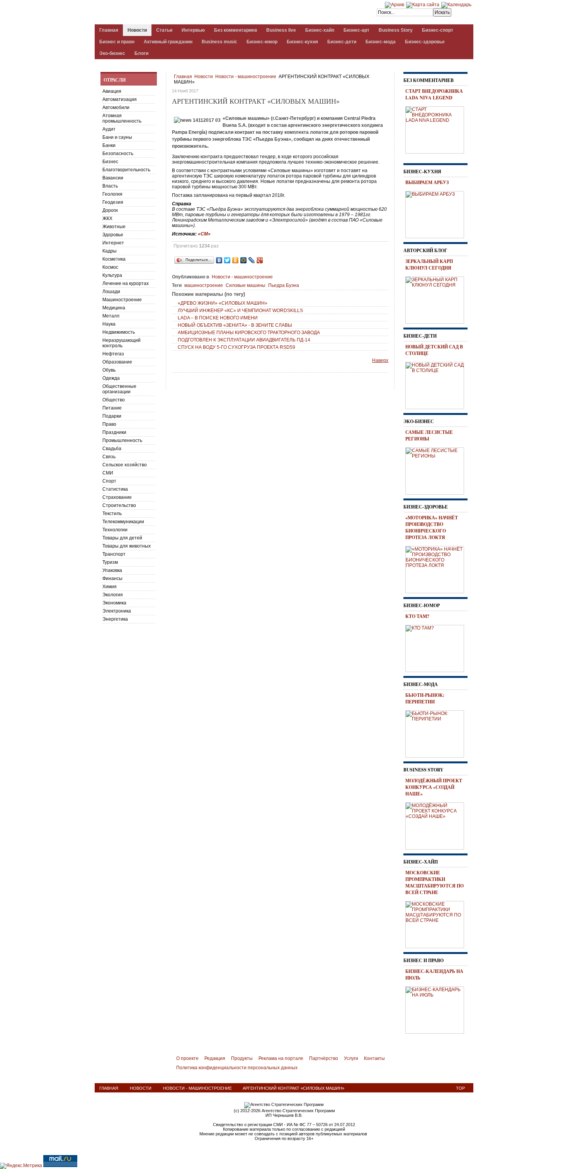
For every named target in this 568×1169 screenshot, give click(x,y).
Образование (117, 362)
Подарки (111, 416)
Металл (110, 316)
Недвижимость (118, 332)
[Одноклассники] (235, 260)
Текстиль (112, 513)
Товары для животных (126, 546)
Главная (183, 76)
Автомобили (115, 107)
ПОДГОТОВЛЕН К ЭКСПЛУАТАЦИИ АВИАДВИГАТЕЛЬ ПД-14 (244, 340)
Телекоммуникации (123, 521)
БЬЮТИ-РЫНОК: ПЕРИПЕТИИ (424, 698)
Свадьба (111, 448)
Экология (112, 594)
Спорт (109, 481)
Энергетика (115, 619)
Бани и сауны (117, 137)
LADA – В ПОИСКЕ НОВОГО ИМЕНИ (218, 318)
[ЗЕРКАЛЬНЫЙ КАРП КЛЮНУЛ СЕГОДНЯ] (437, 299)
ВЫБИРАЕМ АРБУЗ (427, 182)
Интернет (113, 243)
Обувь (109, 370)
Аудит (109, 129)
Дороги (110, 210)
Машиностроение (122, 299)
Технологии (115, 529)
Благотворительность (126, 169)
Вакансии (112, 178)
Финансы (112, 578)
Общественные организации (119, 389)
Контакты (374, 1058)
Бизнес (110, 161)
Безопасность (117, 153)
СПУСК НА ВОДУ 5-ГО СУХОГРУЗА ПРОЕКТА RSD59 (236, 347)
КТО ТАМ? (417, 616)
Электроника (116, 611)
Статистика (115, 489)
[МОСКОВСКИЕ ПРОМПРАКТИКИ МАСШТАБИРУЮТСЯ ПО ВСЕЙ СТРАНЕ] (437, 923)
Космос (110, 267)
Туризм (110, 562)
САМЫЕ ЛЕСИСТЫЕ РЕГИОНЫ (429, 435)
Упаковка (112, 570)
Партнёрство (323, 1058)
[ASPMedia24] (159, 13)
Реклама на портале (280, 1058)
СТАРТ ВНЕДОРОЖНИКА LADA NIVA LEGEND (434, 94)
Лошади (111, 291)
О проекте (187, 1058)
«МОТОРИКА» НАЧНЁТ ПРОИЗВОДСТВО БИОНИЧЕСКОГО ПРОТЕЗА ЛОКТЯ (431, 527)
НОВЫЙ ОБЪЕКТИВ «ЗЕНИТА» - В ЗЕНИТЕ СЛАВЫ (235, 325)
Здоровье (112, 234)
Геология (112, 194)
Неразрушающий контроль (121, 343)
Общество (113, 400)
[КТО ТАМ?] (437, 647)
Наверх (380, 360)
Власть (110, 186)
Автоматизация (119, 99)
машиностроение (203, 285)
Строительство (119, 505)
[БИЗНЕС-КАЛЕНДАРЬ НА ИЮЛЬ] (437, 1009)
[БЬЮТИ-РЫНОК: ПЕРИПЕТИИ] (437, 733)
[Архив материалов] (394, 4)
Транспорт (114, 554)
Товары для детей (122, 538)
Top (460, 1088)
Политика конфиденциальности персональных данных (237, 1067)
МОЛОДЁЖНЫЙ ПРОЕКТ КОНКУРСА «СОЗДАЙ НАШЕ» (433, 787)
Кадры (109, 251)
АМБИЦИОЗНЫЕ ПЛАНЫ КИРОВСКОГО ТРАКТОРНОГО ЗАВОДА (249, 332)
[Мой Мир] (244, 260)
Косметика (114, 259)
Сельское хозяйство (124, 465)
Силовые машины (245, 285)
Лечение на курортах (125, 283)
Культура (112, 275)
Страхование (117, 497)
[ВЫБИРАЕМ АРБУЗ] (437, 213)
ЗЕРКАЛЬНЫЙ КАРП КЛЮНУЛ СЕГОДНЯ (429, 264)
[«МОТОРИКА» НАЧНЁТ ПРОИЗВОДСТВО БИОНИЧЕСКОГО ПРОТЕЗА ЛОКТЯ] (437, 568)
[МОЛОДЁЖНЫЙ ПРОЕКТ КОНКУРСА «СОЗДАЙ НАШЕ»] (437, 825)
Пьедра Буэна (283, 285)
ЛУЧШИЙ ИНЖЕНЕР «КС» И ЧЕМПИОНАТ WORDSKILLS (240, 310)
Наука (109, 324)
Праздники (114, 432)
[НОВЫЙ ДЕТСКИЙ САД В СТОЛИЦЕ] (437, 384)
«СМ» (204, 234)
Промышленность (122, 440)
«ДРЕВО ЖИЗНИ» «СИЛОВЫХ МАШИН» (222, 303)
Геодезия (112, 202)
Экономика (114, 603)
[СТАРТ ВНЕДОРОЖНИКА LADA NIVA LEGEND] (437, 129)
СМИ (107, 473)
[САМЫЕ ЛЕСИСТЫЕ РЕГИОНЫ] (437, 470)
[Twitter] (227, 260)
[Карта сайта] (422, 4)
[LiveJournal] (252, 260)
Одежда (111, 378)
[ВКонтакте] (219, 260)
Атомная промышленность (121, 118)
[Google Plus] (260, 260)
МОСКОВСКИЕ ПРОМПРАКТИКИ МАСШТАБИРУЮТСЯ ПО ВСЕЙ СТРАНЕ (434, 882)
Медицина (113, 308)
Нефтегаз (113, 354)
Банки (109, 145)
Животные (114, 226)
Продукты (242, 1058)
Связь (109, 456)
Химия (109, 586)
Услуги (351, 1058)
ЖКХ (107, 218)
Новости (203, 76)
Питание (112, 408)
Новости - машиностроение (245, 76)
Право (109, 424)
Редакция (214, 1058)
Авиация (111, 91)
